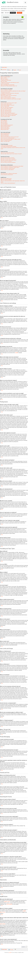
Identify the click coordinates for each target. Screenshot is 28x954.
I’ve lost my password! (5, 83)
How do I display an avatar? (6, 96)
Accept (19, 12)
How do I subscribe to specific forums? (8, 168)
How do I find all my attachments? (7, 174)
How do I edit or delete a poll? (6, 108)
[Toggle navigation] (25, 2)
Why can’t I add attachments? (6, 110)
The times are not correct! (5, 92)
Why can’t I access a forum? (6, 109)
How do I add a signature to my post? (7, 105)
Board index (4, 67)
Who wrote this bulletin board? (6, 178)
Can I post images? (4, 123)
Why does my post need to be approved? (8, 115)
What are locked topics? (5, 128)
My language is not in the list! (6, 94)
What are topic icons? (5, 129)
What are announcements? (6, 126)
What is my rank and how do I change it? (8, 97)
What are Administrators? (5, 133)
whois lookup (2, 923)
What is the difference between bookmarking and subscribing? (12, 166)
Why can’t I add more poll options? (7, 107)
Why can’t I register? (4, 79)
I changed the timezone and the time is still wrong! (10, 93)
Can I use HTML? (4, 121)
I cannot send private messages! (7, 145)
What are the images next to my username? (9, 95)
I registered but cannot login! (6, 80)
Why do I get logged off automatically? (7, 84)
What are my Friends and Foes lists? (7, 152)
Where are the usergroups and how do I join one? (10, 136)
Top (2, 198)
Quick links (4, 69)
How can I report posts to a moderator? (8, 113)
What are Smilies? (4, 122)
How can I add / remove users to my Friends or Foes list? (11, 153)
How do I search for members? (6, 161)
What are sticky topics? (5, 127)
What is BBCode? (4, 120)
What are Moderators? (5, 134)
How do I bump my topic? (5, 116)
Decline (7, 12)
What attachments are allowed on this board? (9, 173)
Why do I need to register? (5, 76)
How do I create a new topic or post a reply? (9, 102)
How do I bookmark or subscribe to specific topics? (10, 167)
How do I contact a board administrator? (8, 183)
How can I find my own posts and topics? (8, 162)
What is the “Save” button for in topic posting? (9, 114)
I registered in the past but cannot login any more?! (10, 82)
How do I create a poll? (5, 106)
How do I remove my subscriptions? (7, 169)
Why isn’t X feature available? (6, 179)
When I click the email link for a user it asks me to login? (11, 98)
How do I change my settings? (6, 89)
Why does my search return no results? (8, 158)
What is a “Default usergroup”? (6, 140)
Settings (13, 12)
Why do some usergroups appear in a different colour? (10, 139)
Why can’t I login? (4, 81)
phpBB (16, 352)
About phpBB (9, 904)
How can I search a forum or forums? (7, 157)
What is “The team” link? (5, 141)
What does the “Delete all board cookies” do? (9, 85)
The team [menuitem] (11, 949)
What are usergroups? (5, 135)
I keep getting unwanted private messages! (8, 146)
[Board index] (6, 2)
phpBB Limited (7, 901)
